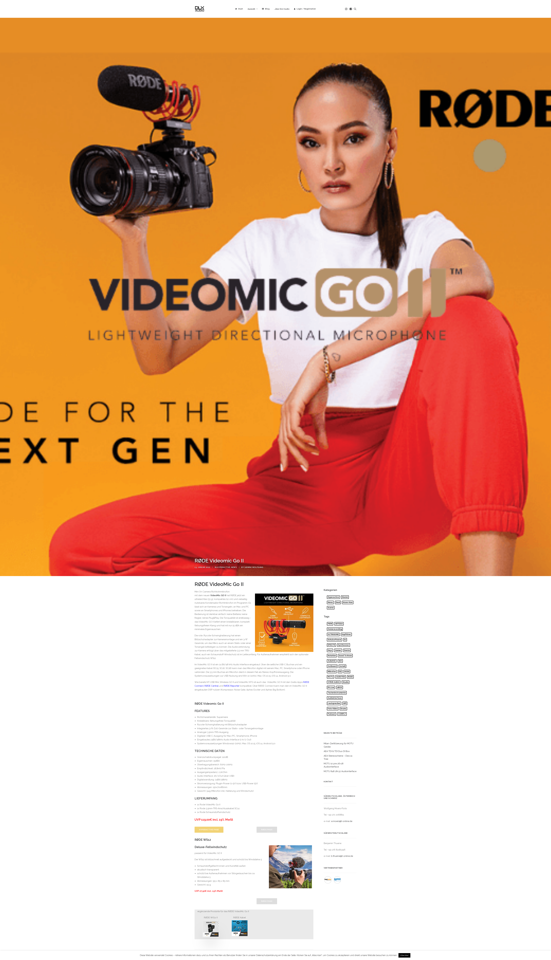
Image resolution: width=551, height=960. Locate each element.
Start (240, 9)
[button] (346, 9)
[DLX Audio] (200, 9)
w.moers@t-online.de (341, 821)
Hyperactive (223, 567)
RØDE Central (211, 686)
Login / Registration (306, 9)
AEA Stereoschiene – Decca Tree (338, 757)
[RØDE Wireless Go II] (210, 928)
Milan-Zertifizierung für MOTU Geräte (338, 745)
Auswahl (251, 9)
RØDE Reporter (231, 686)
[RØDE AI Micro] (240, 928)
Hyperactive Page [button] (209, 830)
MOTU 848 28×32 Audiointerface (340, 771)
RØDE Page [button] (266, 830)
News (234, 567)
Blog (267, 9)
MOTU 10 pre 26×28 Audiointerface (333, 765)
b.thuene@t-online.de (342, 856)
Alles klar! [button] (404, 955)
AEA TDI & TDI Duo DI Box (337, 751)
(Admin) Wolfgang (253, 567)
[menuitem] (239, 9)
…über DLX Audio (281, 9)
